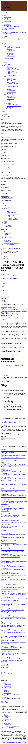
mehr (25, 311)
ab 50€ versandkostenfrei (8, 2)
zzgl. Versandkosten (12, 278)
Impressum (6, 29)
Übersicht (9, 49)
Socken (8, 100)
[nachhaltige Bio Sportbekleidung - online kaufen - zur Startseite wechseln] (14, 33)
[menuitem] (15, 15)
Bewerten (3, 301)
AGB (5, 22)
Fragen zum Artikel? (9, 421)
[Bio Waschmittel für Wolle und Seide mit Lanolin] (14, 456)
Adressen (9, 51)
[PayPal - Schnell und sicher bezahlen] (10, 248)
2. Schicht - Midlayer (12, 74)
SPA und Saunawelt (12, 104)
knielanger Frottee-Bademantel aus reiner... (11, 626)
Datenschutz (7, 24)
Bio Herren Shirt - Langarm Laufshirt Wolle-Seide (12, 550)
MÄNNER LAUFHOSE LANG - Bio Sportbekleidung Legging (13, 648)
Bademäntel (10, 93)
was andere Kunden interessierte (14, 451)
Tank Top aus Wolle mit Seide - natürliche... (13, 654)
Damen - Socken (11, 71)
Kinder (5, 222)
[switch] (24, 742)
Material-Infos (7, 21)
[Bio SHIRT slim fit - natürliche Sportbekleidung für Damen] (8, 604)
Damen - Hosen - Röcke (13, 69)
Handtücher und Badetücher (14, 106)
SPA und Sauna (7, 225)
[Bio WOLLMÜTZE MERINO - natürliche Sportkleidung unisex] (14, 501)
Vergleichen (3, 298)
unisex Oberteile (11, 97)
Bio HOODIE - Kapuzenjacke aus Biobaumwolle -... (13, 631)
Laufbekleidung (11, 90)
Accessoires (10, 101)
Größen (5, 690)
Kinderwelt (9, 89)
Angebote (9, 210)
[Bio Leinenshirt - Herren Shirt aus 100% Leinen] (8, 544)
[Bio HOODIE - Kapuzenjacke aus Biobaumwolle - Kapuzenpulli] (11, 631)
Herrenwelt (9, 78)
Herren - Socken (11, 82)
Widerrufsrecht (7, 6)
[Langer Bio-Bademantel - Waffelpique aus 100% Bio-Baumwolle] (13, 617)
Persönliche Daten (11, 50)
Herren (5, 221)
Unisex (5, 223)
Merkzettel (9, 57)
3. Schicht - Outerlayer (12, 75)
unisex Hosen (10, 99)
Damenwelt (10, 67)
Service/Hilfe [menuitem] (10, 21)
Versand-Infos (7, 19)
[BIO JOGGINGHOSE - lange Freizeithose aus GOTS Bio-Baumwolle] (8, 520)
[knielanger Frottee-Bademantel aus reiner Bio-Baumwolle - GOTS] (14, 625)
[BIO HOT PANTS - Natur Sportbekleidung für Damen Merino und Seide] (8, 490)
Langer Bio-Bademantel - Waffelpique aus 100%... (13, 618)
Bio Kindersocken (11, 92)
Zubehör (3, 451)
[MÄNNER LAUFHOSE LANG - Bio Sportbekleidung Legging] (7, 647)
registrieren (17, 47)
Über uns (6, 15)
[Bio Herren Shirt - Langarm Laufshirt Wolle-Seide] (12, 550)
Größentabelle (20, 347)
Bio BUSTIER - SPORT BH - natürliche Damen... (13, 497)
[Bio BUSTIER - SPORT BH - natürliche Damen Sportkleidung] (13, 495)
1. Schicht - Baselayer (12, 72)
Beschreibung (4, 307)
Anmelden (9, 47)
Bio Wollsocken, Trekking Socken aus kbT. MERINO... (13, 515)
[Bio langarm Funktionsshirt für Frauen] (11, 561)
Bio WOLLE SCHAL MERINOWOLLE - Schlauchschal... (12, 509)
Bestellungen (10, 54)
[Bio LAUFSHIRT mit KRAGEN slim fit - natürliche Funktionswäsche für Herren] (9, 598)
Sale (5, 205)
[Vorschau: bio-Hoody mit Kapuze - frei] (11, 249)
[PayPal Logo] (4, 702)
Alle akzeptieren (10, 742)
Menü (5, 36)
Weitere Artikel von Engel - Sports (12, 422)
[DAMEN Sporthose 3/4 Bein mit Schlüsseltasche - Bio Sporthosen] (14, 473)
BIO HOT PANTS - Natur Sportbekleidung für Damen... (13, 490)
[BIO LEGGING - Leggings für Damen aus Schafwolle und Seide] (14, 527)
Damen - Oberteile (11, 68)
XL (3, 294)
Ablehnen (3, 742)
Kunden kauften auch (19, 451)
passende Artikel (10, 451)
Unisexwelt (9, 96)
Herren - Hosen (10, 81)
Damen (5, 208)
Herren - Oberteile (11, 79)
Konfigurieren (17, 742)
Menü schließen (8, 44)
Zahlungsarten (7, 17)
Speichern (3, 449)
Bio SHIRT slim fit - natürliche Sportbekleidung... (13, 605)
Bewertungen (11, 307)
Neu (8, 211)
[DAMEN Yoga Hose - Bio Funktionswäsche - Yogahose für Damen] (7, 484)
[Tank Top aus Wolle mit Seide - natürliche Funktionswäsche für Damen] (9, 653)
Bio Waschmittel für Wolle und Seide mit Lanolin (13, 458)
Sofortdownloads (11, 56)
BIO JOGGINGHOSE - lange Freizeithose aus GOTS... (13, 521)
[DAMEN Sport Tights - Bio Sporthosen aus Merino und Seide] (10, 465)
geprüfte (3, 429)
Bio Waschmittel (8, 226)
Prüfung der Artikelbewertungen (12, 698)
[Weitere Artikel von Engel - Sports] (5, 274)
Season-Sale (7, 207)
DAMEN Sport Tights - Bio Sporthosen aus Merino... (14, 465)
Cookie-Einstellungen (9, 28)
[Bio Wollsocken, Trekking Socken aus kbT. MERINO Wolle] (9, 515)
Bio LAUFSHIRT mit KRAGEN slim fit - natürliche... (14, 599)
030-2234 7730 (4, 672)
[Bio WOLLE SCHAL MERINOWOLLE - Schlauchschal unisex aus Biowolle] (11, 508)
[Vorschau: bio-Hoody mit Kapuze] (9, 251)
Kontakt (6, 18)
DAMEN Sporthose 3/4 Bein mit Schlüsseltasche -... (13, 474)
